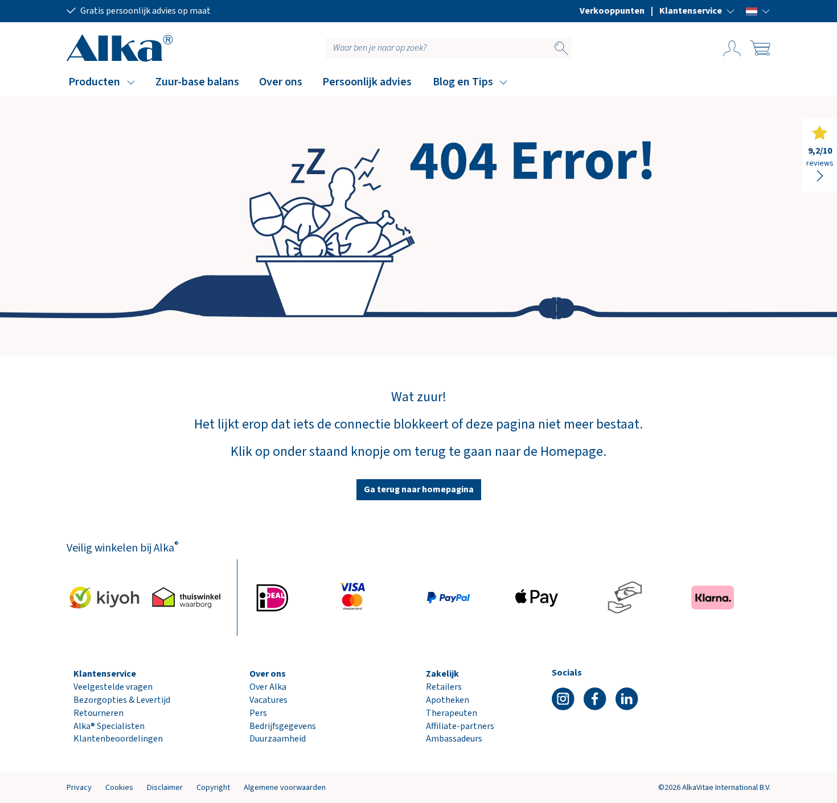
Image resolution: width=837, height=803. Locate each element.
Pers (258, 713)
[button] (697, 11)
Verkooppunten (612, 11)
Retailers (444, 687)
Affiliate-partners (460, 726)
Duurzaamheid (277, 738)
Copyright (213, 787)
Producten (94, 82)
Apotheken (447, 700)
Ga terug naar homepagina (419, 489)
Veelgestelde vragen (113, 687)
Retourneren (98, 713)
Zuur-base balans (197, 82)
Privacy (79, 787)
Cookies (119, 787)
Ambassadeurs (454, 738)
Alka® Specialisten (109, 726)
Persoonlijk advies (367, 82)
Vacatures (268, 700)
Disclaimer (165, 787)
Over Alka (267, 687)
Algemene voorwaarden (285, 787)
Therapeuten (451, 713)
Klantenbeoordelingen (118, 738)
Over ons (280, 82)
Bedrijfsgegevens (282, 726)
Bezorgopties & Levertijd (121, 700)
